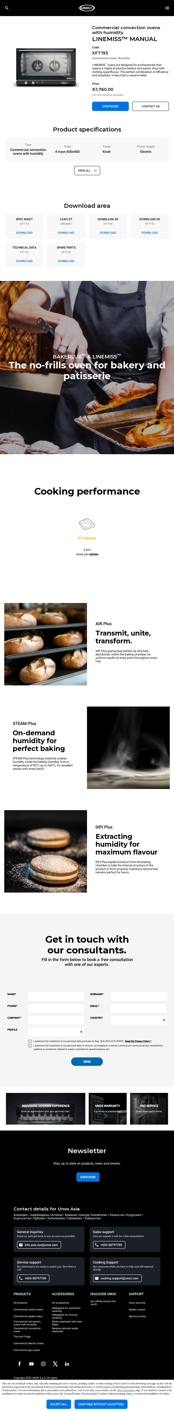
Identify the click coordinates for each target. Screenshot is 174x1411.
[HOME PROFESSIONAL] (87, 8)
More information (126, 1390)
